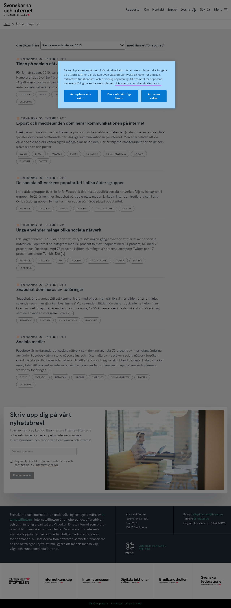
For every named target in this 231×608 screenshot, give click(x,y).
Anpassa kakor (154, 96)
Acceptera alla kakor (80, 96)
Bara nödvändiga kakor (119, 96)
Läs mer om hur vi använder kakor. (138, 83)
